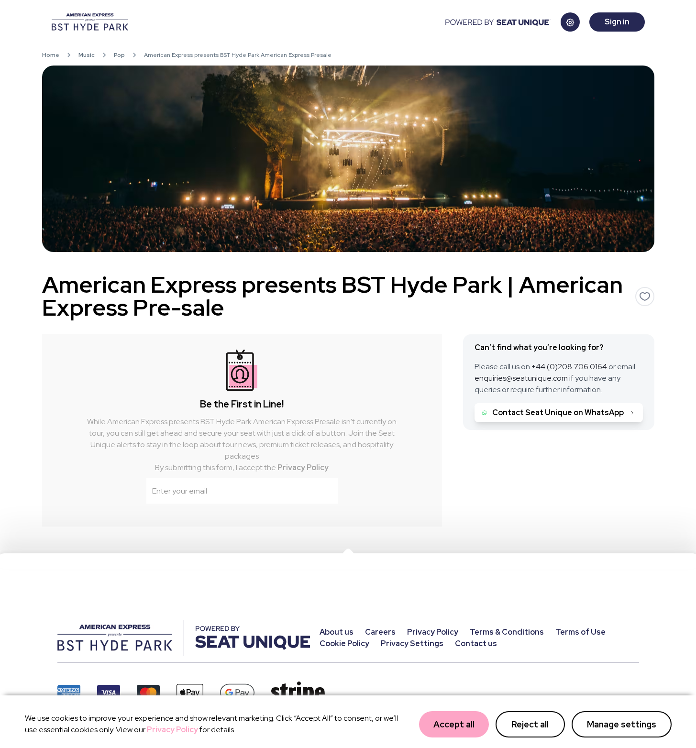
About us (337, 632)
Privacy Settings (412, 643)
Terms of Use (580, 632)
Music (86, 55)
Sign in (617, 22)
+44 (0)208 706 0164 (569, 367)
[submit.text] (324, 491)
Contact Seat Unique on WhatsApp (558, 412)
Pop (119, 55)
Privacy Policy (303, 467)
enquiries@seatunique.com (521, 378)
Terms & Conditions (507, 632)
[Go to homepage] (248, 22)
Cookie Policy (344, 643)
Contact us (476, 643)
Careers (380, 632)
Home (50, 55)
